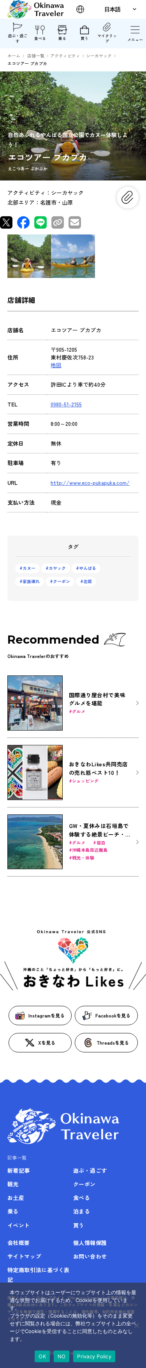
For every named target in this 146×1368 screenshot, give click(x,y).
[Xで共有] (6, 222)
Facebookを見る (112, 1015)
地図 (56, 365)
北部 (87, 581)
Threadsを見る (113, 1042)
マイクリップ (107, 38)
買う (84, 38)
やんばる (87, 568)
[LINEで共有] (40, 222)
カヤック (57, 568)
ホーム (13, 55)
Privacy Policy (94, 1356)
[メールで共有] (75, 222)
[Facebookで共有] (23, 222)
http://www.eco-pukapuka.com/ (90, 482)
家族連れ (31, 581)
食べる (40, 38)
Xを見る (46, 1042)
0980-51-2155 (66, 404)
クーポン (61, 581)
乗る (62, 38)
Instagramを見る (46, 1015)
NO (62, 1356)
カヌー (29, 568)
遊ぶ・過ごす (17, 38)
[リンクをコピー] (57, 222)
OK (42, 1356)
